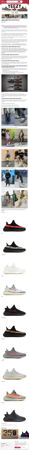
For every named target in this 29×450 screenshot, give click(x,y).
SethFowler (14, 168)
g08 (3, 92)
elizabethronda (16, 127)
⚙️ (25, 441)
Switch (19, 1)
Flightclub (5, 423)
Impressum (16, 445)
